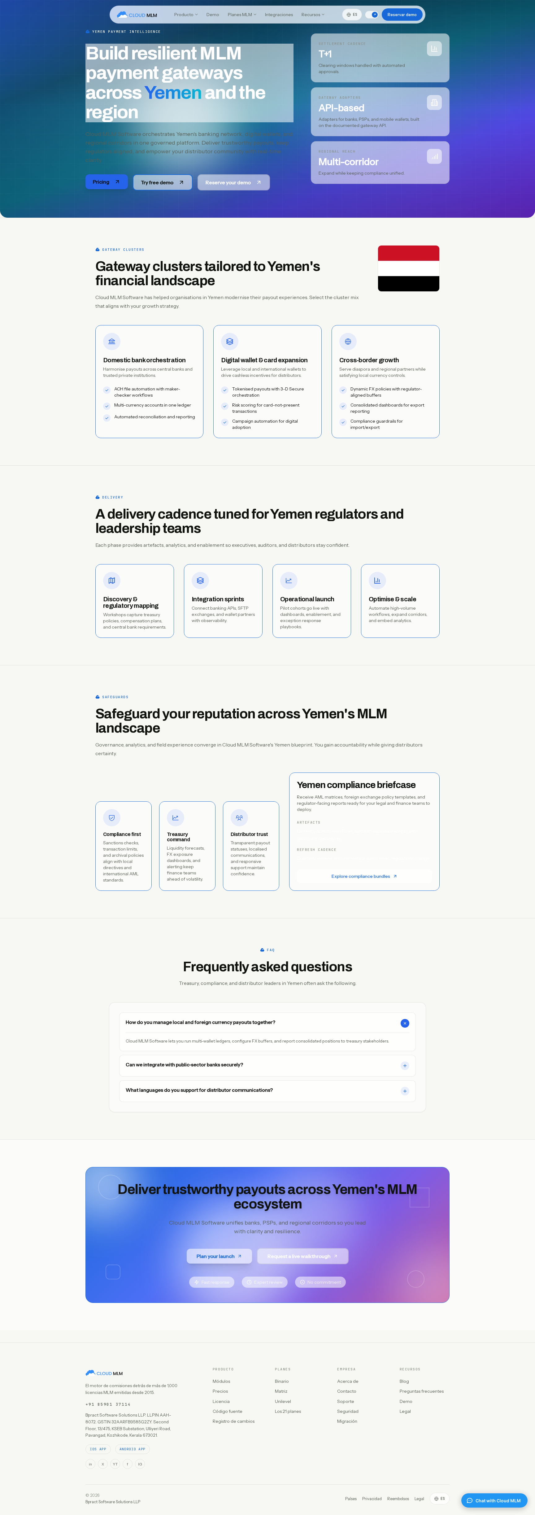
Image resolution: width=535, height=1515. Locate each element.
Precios (220, 1391)
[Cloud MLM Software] (137, 15)
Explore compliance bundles (361, 876)
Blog (404, 1381)
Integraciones (279, 14)
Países (351, 1498)
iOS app (98, 1449)
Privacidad (372, 1498)
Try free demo (157, 182)
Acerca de (348, 1381)
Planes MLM (240, 14)
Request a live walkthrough (299, 1256)
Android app (133, 1449)
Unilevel (283, 1401)
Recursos (311, 14)
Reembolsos (398, 1498)
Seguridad (348, 1411)
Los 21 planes (288, 1411)
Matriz (281, 1391)
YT (115, 1464)
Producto (184, 14)
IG (140, 1464)
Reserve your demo (228, 182)
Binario (282, 1381)
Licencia (221, 1401)
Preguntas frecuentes (422, 1391)
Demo (213, 14)
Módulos (221, 1381)
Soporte (345, 1401)
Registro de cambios (233, 1421)
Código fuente (227, 1411)
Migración (347, 1421)
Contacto (346, 1391)
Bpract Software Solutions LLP (112, 1501)
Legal (405, 1411)
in (90, 1464)
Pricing (101, 182)
